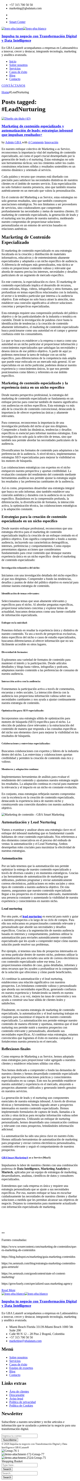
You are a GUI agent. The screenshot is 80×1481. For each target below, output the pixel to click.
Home (5, 92)
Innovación (51, 142)
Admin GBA (13, 142)
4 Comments (36, 142)
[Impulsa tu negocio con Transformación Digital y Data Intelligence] (12, 28)
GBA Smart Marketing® (15, 1157)
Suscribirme (10, 1440)
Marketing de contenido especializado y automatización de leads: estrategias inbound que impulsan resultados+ (37, 130)
